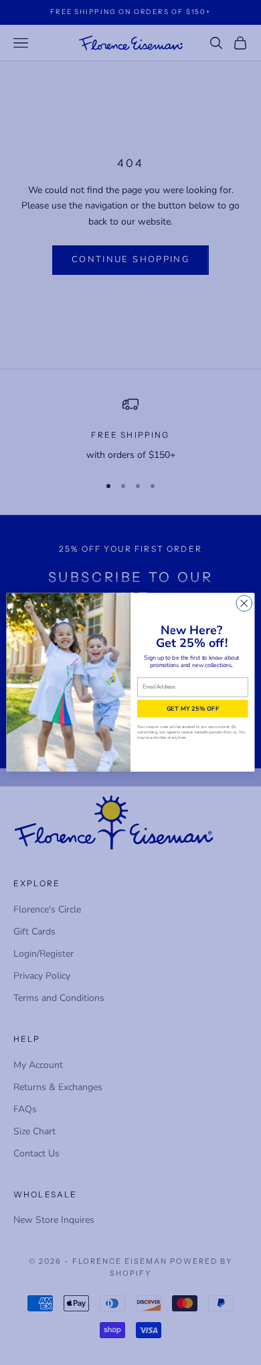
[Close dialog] (244, 603)
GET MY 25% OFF (193, 709)
